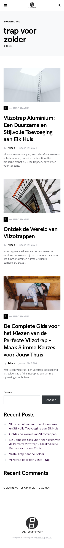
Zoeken (8, 392)
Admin (11, 147)
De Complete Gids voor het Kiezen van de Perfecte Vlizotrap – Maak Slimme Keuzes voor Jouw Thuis (31, 340)
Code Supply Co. (44, 537)
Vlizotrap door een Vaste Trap (29, 460)
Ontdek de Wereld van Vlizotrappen (30, 233)
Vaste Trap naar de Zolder (26, 454)
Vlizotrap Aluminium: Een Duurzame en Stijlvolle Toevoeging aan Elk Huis (29, 129)
